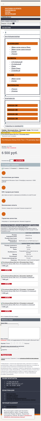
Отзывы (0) (34, 225)
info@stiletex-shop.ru (12, 387)
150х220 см (12, 105)
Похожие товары (22, 225)
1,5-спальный (17, 62)
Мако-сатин (16, 79)
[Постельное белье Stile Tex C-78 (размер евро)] (15, 134)
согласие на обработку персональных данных (18, 416)
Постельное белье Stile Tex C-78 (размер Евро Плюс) (18, 263)
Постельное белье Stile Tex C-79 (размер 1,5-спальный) (18, 291)
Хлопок (15, 91)
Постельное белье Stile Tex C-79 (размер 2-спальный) (18, 304)
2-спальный (16, 64)
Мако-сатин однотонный (21, 49)
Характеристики (8, 225)
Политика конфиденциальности (16, 398)
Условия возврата (12, 396)
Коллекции (13, 44)
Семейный (16, 70)
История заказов (11, 408)
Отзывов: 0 (13, 168)
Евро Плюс (16, 68)
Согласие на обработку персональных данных (21, 400)
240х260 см (13, 118)
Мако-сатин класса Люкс (21, 47)
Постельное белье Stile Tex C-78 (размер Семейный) (17, 277)
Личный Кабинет (11, 406)
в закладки (6, 165)
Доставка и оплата (12, 395)
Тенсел (14, 54)
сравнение (15, 165)
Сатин (14, 51)
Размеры (12, 58)
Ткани (11, 75)
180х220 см (13, 110)
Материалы (13, 85)
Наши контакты (11, 393)
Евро (14, 66)
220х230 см (13, 114)
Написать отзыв (23, 168)
